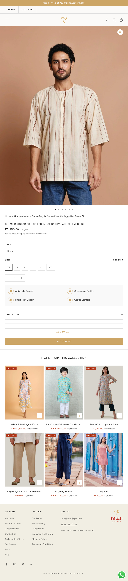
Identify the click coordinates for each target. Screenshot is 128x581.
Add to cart (63, 332)
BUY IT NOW (64, 341)
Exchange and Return (42, 534)
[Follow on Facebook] (6, 564)
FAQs (7, 549)
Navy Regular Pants (64, 491)
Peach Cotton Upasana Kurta (104, 424)
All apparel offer (21, 216)
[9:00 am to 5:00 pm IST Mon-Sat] (77, 530)
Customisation (12, 528)
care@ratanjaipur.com (71, 518)
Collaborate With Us (14, 539)
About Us (9, 518)
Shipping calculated (26, 233)
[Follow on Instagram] (14, 564)
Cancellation (38, 528)
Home (8, 216)
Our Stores (10, 544)
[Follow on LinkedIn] (30, 564)
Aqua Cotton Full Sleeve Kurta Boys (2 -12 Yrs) (64, 424)
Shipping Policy (39, 539)
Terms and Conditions (42, 544)
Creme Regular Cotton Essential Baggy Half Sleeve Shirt (59, 216)
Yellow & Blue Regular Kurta (24, 424)
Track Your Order (13, 523)
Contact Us (10, 534)
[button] (116, 260)
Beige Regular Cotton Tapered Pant (24, 491)
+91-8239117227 (69, 524)
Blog (7, 554)
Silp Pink (104, 491)
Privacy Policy (38, 523)
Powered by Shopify (74, 573)
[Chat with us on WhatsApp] (121, 575)
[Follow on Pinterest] (22, 564)
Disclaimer (37, 518)
